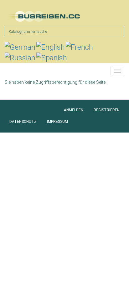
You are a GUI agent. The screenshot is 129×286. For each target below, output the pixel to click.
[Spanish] (51, 58)
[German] (20, 47)
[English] (50, 47)
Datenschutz (23, 121)
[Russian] (20, 58)
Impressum (57, 121)
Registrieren (107, 110)
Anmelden (73, 110)
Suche (117, 31)
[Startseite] (44, 16)
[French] (79, 47)
